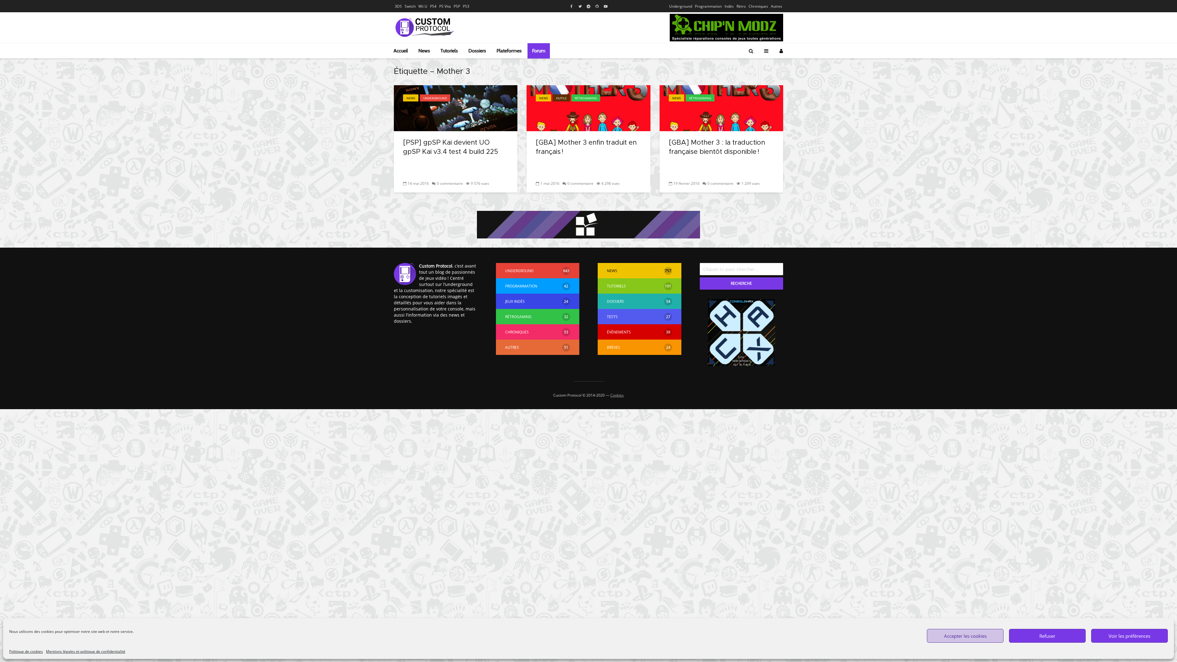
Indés (729, 6)
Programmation (708, 6)
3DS (398, 6)
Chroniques (758, 6)
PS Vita (445, 6)
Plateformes (509, 51)
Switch (410, 6)
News (424, 51)
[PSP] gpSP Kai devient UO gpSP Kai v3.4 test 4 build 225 (450, 147)
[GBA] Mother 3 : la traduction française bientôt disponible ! (717, 147)
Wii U (422, 6)
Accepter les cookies (965, 636)
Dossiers (477, 51)
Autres (776, 6)
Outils (561, 98)
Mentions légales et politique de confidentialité (85, 651)
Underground (680, 6)
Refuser (1047, 636)
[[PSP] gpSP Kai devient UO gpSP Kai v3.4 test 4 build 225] (455, 107)
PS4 (433, 6)
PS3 (466, 6)
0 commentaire (450, 183)
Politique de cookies (26, 651)
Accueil (401, 51)
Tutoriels (449, 51)
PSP (457, 6)
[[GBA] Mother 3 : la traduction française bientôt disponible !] (721, 107)
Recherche (741, 283)
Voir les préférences (1129, 636)
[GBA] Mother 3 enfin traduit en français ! (586, 147)
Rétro (741, 6)
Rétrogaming (586, 98)
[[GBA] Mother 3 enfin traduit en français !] (588, 107)
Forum (538, 51)
